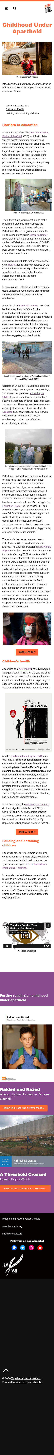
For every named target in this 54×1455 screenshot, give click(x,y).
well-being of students (37, 804)
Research (7, 412)
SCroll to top (27, 652)
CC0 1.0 (35, 379)
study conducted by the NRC (26, 756)
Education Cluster (11, 506)
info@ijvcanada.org (12, 1233)
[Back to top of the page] (5, 1372)
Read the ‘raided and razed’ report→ (23, 1108)
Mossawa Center (38, 235)
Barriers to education (17, 105)
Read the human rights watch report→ (25, 1189)
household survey (27, 305)
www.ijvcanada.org (12, 1226)
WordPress (22, 1382)
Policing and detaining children (22, 113)
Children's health (15, 109)
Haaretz (12, 264)
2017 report (24, 669)
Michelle (37, 1382)
